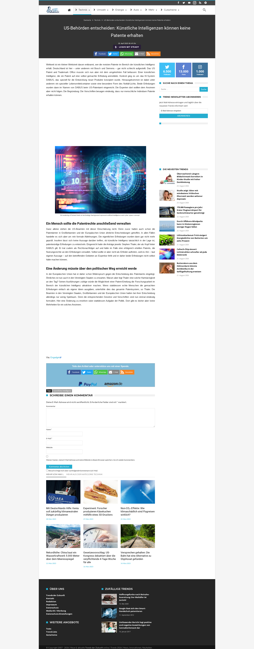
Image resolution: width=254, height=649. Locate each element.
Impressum (51, 604)
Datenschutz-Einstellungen (59, 614)
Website (49, 447)
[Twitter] (183, 2)
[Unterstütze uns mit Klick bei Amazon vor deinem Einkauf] (113, 383)
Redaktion (51, 601)
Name (49, 429)
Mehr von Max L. (55, 474)
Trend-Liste (51, 631)
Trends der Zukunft (55, 595)
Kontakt (50, 598)
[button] (100, 53)
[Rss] (200, 2)
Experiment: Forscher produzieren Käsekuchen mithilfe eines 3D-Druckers (98, 511)
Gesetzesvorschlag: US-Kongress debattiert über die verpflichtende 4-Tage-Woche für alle (99, 557)
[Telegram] (205, 2)
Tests (48, 628)
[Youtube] (189, 2)
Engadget (55, 357)
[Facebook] (178, 2)
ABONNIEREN (183, 116)
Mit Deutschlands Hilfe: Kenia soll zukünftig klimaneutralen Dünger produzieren (62, 511)
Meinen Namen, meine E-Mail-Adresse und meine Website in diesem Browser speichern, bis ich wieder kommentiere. (90, 460)
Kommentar (50, 406)
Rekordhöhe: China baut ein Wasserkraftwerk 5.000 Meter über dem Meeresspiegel (63, 555)
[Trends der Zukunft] (53, 9)
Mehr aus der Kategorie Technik (84, 474)
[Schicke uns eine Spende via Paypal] (88, 383)
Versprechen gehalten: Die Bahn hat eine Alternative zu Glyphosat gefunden (136, 555)
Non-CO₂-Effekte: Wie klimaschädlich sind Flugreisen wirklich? (138, 511)
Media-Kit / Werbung (56, 610)
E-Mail (49, 438)
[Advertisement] (100, 121)
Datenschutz (52, 607)
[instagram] (194, 2)
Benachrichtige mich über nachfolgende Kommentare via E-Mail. (73, 471)
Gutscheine (51, 635)
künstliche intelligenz (62, 391)
